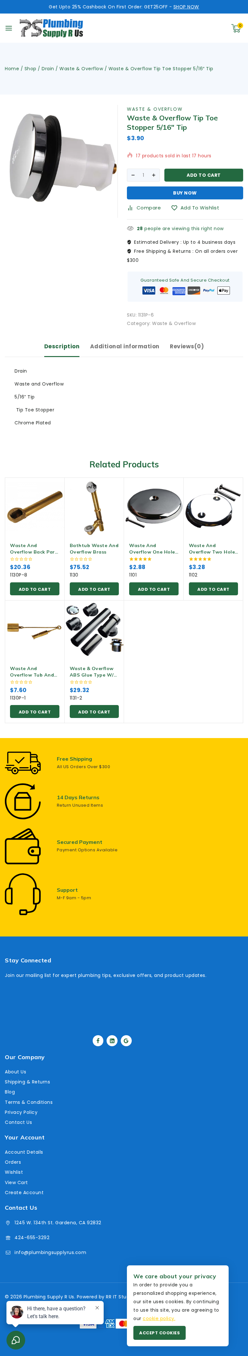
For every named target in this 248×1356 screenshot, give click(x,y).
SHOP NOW (186, 7)
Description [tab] (62, 346)
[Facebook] (98, 1040)
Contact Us (18, 1122)
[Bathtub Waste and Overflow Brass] (94, 507)
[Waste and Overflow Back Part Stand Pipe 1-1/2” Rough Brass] (35, 507)
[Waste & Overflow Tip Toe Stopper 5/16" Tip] (61, 161)
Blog (10, 1092)
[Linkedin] (112, 1040)
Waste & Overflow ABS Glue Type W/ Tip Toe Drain (92, 675)
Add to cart (204, 175)
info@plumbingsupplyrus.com (50, 1252)
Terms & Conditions (29, 1102)
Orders (13, 1162)
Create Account (24, 1192)
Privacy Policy (21, 1112)
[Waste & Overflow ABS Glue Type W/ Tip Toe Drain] (94, 630)
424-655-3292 (32, 1237)
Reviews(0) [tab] (187, 346)
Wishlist (14, 1172)
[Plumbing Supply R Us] (51, 28)
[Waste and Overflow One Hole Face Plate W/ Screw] (154, 507)
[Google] (126, 1040)
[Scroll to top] (232, 1320)
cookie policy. (159, 1318)
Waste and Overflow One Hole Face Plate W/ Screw (154, 552)
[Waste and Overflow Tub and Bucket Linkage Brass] (35, 630)
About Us (15, 1072)
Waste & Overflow (155, 109)
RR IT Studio (120, 1297)
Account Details (24, 1152)
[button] (34, 588)
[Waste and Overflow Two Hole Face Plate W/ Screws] (213, 507)
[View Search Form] (206, 28)
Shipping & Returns (27, 1082)
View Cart (16, 1182)
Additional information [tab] (125, 346)
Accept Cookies (159, 1333)
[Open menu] (9, 28)
